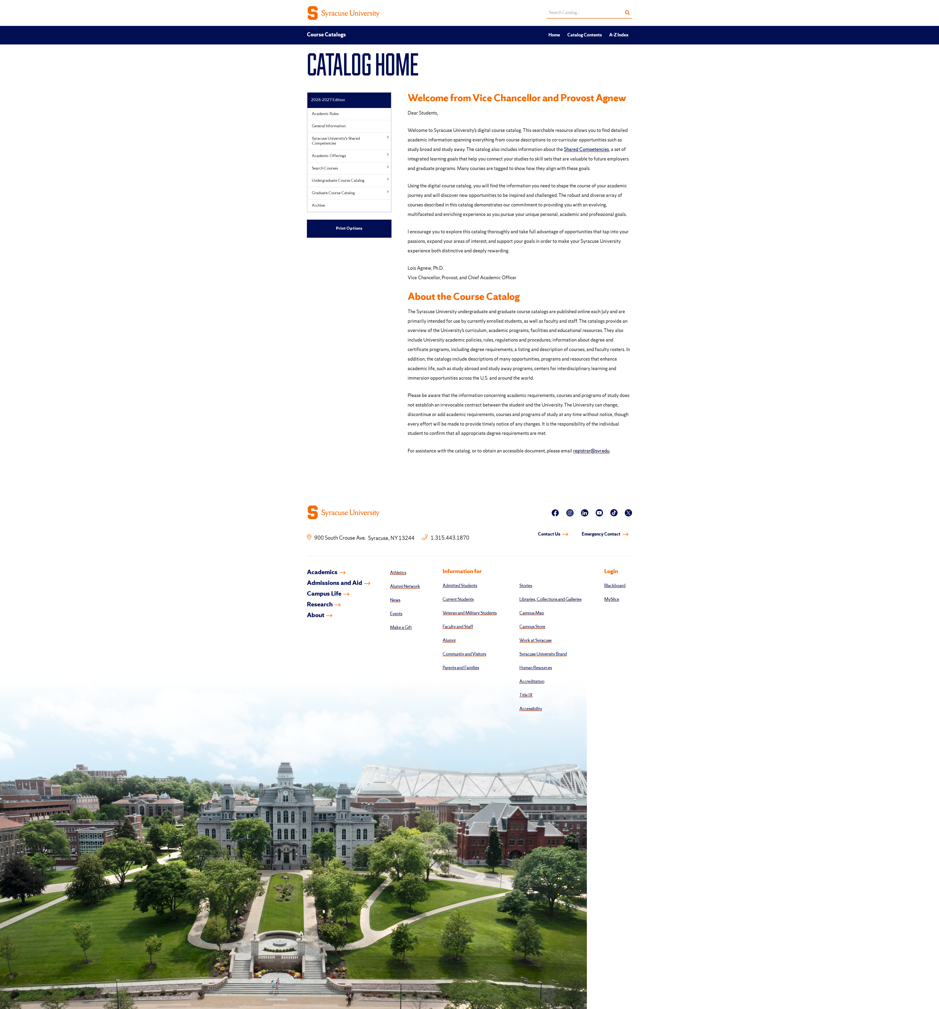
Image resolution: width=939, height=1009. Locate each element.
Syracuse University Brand (543, 654)
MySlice (611, 599)
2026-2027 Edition (328, 100)
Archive (318, 205)
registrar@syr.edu (591, 451)
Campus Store (532, 627)
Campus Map (531, 613)
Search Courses (325, 168)
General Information (329, 126)
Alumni (449, 641)
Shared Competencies (586, 150)
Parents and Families (461, 668)
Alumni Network (405, 587)
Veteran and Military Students (470, 613)
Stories (525, 586)
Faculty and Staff (458, 627)
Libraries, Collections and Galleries (550, 599)
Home (554, 35)
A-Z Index (618, 35)
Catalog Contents (584, 35)
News (395, 600)
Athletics (398, 573)
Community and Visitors (464, 654)
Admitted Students (460, 586)
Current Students (458, 599)
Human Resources (535, 668)
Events (396, 614)
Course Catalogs (326, 35)
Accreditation (531, 682)
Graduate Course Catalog (333, 193)
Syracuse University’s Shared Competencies (336, 141)
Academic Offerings (329, 156)
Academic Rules (325, 114)
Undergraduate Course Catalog (338, 180)
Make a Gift (401, 628)
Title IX (526, 695)
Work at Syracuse (535, 641)
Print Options (349, 228)
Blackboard (615, 586)
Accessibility (530, 709)
